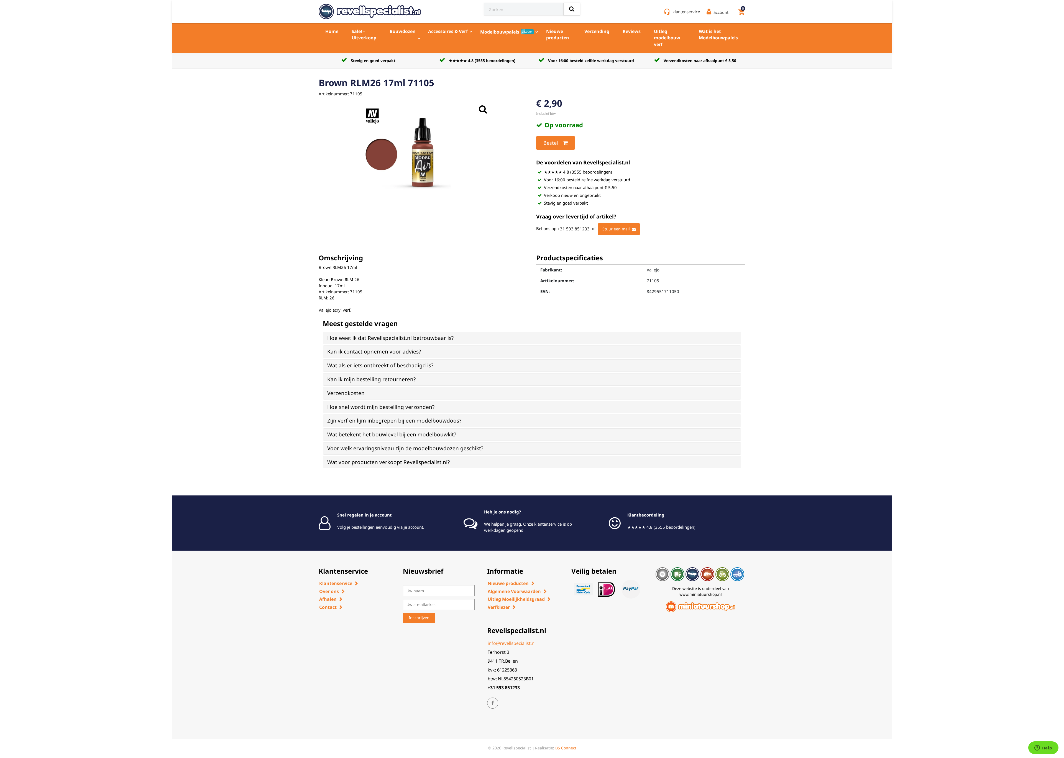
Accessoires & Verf (448, 31)
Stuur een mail (616, 229)
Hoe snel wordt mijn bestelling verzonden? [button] (380, 407)
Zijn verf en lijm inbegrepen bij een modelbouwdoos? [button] (394, 420)
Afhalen (328, 599)
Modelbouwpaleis (506, 32)
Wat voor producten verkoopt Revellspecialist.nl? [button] (388, 462)
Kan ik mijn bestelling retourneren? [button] (371, 379)
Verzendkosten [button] (346, 393)
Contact (328, 607)
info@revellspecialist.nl (512, 643)
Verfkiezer (499, 607)
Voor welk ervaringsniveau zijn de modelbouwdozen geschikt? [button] (405, 448)
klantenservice (686, 11)
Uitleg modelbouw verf (667, 37)
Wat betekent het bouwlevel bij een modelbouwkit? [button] (391, 434)
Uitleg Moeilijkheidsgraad (516, 599)
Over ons (329, 591)
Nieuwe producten (557, 34)
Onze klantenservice (542, 524)
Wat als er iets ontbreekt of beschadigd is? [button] (380, 365)
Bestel (550, 142)
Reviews (632, 31)
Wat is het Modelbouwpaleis (718, 34)
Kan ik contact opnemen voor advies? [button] (374, 351)
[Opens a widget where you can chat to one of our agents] (1043, 748)
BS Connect (565, 748)
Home (331, 31)
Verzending (596, 31)
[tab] (532, 338)
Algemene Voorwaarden (514, 591)
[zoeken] (571, 9)
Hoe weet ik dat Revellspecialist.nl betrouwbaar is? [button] (390, 338)
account (415, 527)
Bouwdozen (403, 31)
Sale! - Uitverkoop (364, 34)
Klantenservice (335, 583)
